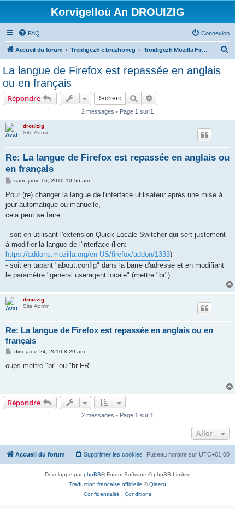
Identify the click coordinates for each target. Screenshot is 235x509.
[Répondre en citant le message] (204, 134)
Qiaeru (157, 484)
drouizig (33, 126)
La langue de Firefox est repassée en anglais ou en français (112, 76)
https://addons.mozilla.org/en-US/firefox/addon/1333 (87, 254)
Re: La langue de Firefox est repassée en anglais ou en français (117, 163)
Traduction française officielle (105, 484)
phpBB (92, 474)
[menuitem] (29, 33)
